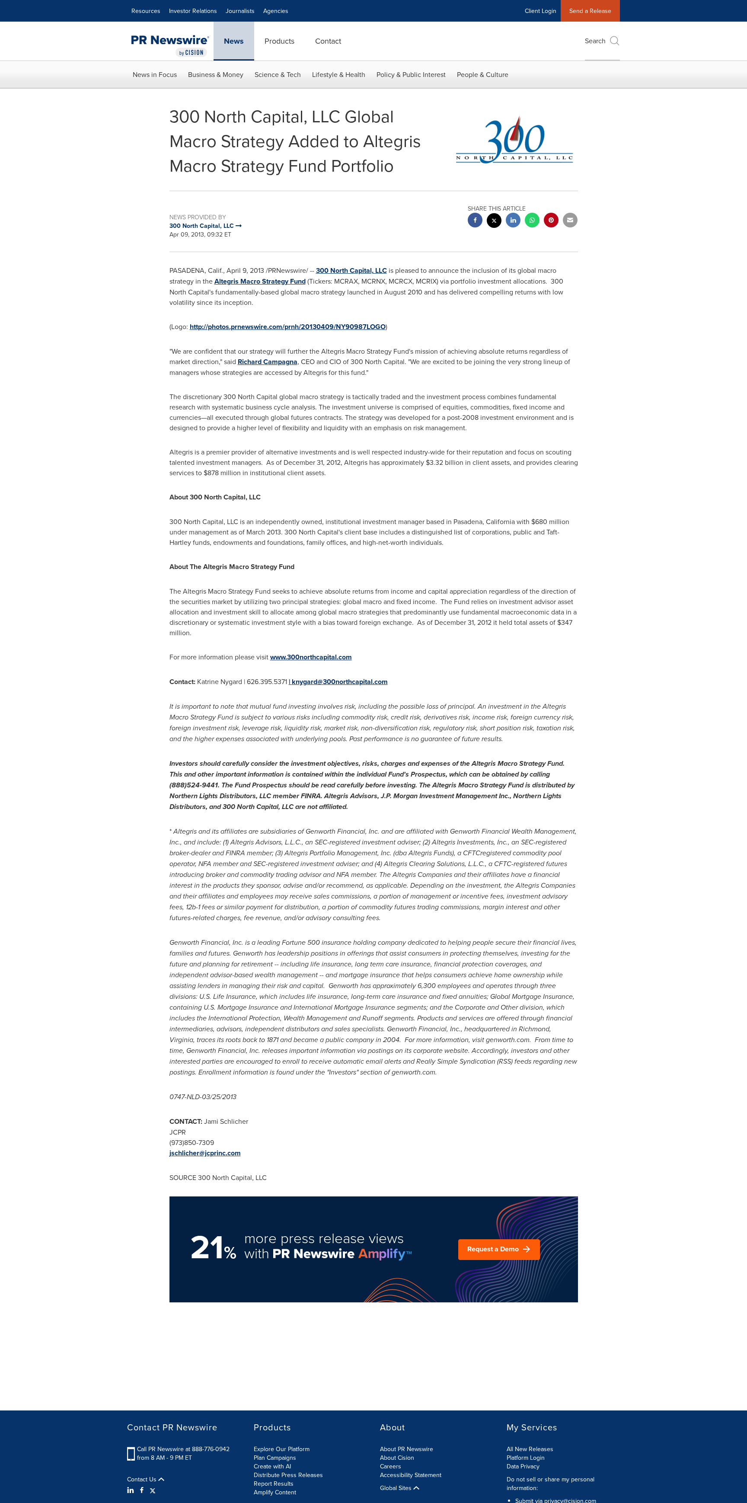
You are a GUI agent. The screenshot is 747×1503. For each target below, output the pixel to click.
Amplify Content (275, 1492)
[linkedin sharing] (513, 221)
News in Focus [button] (155, 74)
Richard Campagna (267, 362)
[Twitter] (152, 1490)
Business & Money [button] (215, 74)
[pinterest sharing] (551, 221)
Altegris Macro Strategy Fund (260, 281)
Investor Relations (193, 10)
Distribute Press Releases (288, 1475)
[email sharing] (570, 221)
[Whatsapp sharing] (532, 221)
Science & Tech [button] (278, 74)
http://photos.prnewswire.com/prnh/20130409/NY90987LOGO (288, 327)
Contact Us (142, 1479)
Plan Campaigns (275, 1457)
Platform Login (526, 1457)
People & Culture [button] (482, 74)
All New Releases (530, 1449)
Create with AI (272, 1466)
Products (279, 40)
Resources (145, 10)
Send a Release (590, 10)
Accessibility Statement (410, 1475)
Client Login (540, 10)
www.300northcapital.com (311, 657)
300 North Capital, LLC (351, 270)
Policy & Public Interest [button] (411, 74)
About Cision (397, 1457)
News (234, 41)
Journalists (240, 10)
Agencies (275, 10)
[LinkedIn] (131, 1490)
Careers (390, 1466)
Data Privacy (523, 1466)
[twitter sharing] (494, 221)
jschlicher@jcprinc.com (205, 1153)
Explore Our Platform (282, 1449)
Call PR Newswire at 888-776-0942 (183, 1449)
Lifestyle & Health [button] (338, 74)
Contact (328, 40)
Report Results (274, 1483)
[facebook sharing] (475, 221)
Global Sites (396, 1488)
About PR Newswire (406, 1449)
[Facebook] (142, 1490)
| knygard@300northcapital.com (338, 682)
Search (595, 40)
